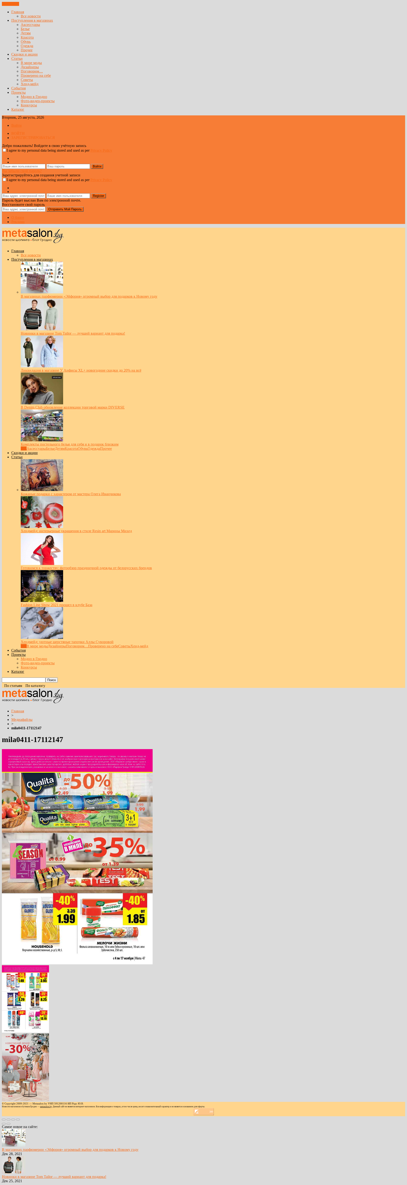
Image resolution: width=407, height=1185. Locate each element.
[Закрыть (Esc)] (4, 1119)
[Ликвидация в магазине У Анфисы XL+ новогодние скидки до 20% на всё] (42, 366)
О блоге (17, 217)
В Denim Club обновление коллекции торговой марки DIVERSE (73, 407)
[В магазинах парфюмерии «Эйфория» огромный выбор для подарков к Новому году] (42, 292)
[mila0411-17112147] (77, 963)
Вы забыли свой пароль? (22, 171)
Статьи (17, 59)
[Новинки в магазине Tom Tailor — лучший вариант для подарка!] (42, 329)
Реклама (17, 222)
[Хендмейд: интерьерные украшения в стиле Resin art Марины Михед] (42, 527)
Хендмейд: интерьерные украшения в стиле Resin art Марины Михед (76, 531)
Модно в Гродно (34, 97)
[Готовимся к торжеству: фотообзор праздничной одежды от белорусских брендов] (42, 564)
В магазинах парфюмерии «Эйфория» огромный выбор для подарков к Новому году (89, 296)
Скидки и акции (24, 54)
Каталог (17, 109)
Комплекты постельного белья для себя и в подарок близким (69, 444)
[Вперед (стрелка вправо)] (8, 1123)
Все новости (31, 16)
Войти (16, 125)
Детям (26, 33)
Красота (27, 37)
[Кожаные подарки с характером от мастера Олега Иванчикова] (42, 490)
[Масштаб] (18, 1119)
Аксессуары (30, 25)
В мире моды (31, 63)
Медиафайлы (22, 720)
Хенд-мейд (29, 84)
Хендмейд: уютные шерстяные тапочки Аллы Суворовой (67, 642)
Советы (27, 80)
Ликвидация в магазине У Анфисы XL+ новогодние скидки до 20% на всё (81, 370)
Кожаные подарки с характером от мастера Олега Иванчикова (71, 494)
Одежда (27, 46)
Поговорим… (32, 71)
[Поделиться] (8, 1119)
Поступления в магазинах (32, 20)
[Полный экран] (13, 1119)
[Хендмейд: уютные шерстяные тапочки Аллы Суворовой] (42, 638)
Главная (17, 12)
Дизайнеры (30, 67)
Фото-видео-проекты (38, 101)
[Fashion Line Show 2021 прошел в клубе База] (42, 601)
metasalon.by (46, 1106)
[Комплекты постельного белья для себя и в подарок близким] (42, 440)
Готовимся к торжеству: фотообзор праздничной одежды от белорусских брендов (86, 568)
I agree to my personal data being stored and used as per (59, 150)
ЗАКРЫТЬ (10, 4)
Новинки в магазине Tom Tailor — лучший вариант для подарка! (73, 333)
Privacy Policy (101, 150)
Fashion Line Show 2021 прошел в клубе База (56, 605)
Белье (25, 29)
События (18, 88)
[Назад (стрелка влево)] (4, 1123)
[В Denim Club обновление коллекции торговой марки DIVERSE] (42, 403)
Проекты (18, 92)
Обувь (26, 42)
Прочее (27, 50)
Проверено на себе (36, 75)
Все (24, 448)
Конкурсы (29, 105)
